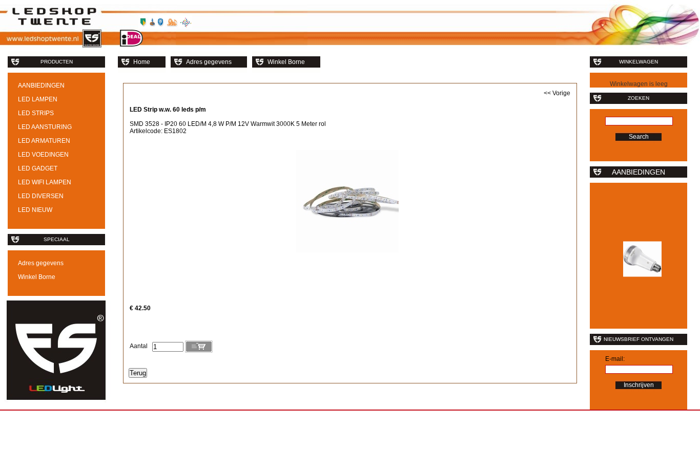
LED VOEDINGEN (43, 154)
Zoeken (638, 98)
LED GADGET (37, 168)
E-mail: (615, 358)
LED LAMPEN (37, 99)
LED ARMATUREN (44, 140)
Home (141, 62)
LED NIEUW (35, 209)
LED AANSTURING (45, 127)
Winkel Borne (36, 277)
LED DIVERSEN (41, 196)
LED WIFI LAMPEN (44, 182)
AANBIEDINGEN (41, 85)
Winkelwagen (638, 62)
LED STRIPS (36, 113)
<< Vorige (557, 93)
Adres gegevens (41, 263)
